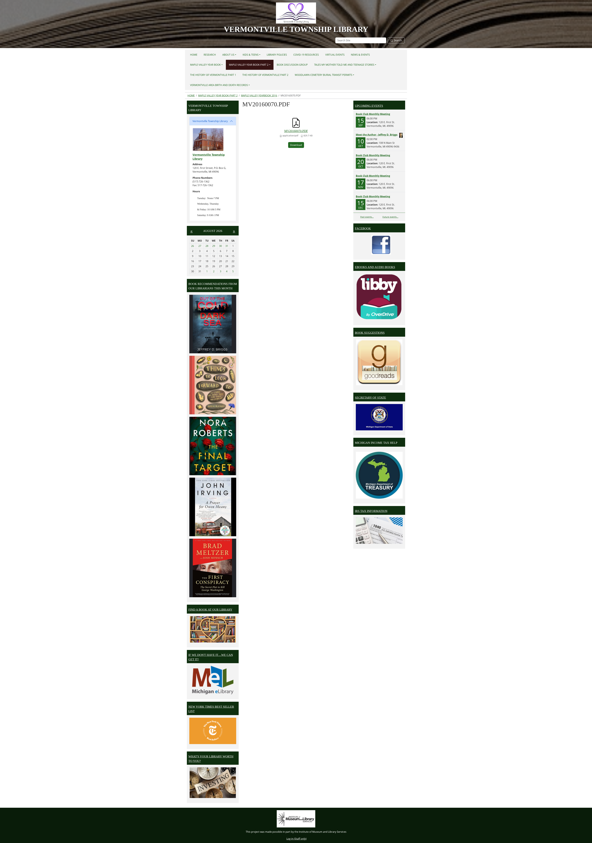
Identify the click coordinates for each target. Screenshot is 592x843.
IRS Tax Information (371, 511)
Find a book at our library (210, 609)
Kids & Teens (251, 54)
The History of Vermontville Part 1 (213, 75)
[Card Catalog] (212, 629)
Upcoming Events (369, 105)
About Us (228, 54)
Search (398, 40)
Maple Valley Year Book (205, 64)
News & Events (360, 54)
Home (193, 54)
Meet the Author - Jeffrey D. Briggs (376, 134)
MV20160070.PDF (296, 131)
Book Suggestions (370, 332)
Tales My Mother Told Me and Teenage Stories (344, 64)
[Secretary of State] (379, 417)
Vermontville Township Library (210, 121)
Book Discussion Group (292, 64)
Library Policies (277, 54)
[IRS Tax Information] (379, 530)
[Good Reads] (379, 362)
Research (210, 54)
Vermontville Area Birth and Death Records (219, 85)
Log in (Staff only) (296, 838)
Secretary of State (370, 397)
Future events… (390, 216)
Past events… (367, 216)
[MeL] (212, 680)
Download (296, 145)
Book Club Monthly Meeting (373, 114)
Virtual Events (335, 54)
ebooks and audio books (375, 267)
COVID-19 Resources (306, 54)
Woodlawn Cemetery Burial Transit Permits (323, 75)
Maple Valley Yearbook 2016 (259, 95)
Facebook (363, 228)
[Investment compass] (212, 782)
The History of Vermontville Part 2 (265, 75)
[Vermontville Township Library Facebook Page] (381, 244)
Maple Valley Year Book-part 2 (248, 64)
